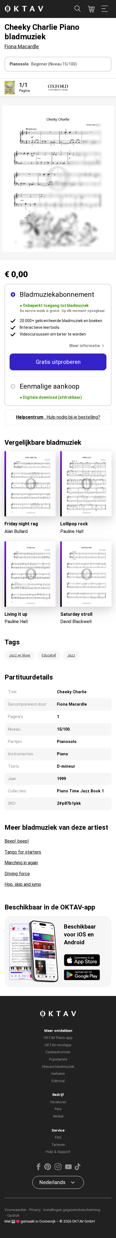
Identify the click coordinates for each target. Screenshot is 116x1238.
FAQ (58, 1137)
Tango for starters (23, 852)
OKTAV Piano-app (58, 1038)
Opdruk (13, 1215)
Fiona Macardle (22, 46)
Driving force (17, 873)
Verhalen (58, 1073)
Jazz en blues (19, 655)
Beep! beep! (17, 841)
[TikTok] (77, 1169)
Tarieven (58, 1145)
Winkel (58, 1116)
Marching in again (21, 862)
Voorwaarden (15, 1210)
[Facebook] (38, 1169)
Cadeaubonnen (58, 1052)
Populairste (58, 1059)
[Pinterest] (47, 1169)
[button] (87, 345)
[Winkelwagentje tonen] (91, 9)
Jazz (71, 655)
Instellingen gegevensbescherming (71, 1210)
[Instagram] (58, 1169)
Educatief (49, 655)
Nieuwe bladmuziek (58, 1066)
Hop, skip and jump (23, 884)
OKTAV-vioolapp (58, 1045)
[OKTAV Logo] (24, 9)
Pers (58, 1109)
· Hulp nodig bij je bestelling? (58, 417)
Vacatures (58, 1102)
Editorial (58, 1081)
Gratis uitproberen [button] (58, 362)
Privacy (35, 1210)
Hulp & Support (58, 1152)
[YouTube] (68, 1169)
